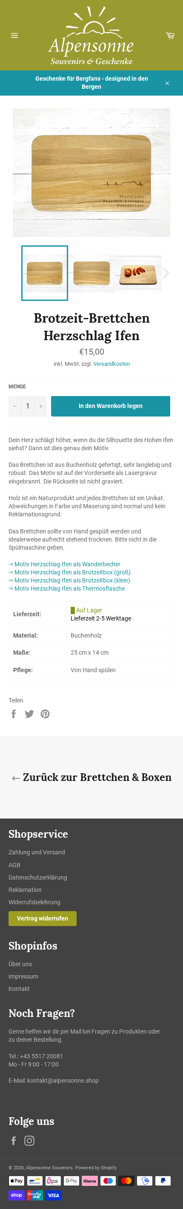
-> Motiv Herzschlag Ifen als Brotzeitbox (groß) (70, 572)
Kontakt (19, 988)
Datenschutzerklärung (38, 877)
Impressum (23, 976)
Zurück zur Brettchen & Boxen (96, 777)
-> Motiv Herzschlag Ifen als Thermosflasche (67, 588)
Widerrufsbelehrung (34, 902)
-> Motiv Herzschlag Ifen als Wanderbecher (64, 564)
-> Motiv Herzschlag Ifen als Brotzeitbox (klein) (69, 580)
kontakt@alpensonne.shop (63, 1080)
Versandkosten (111, 364)
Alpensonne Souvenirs (49, 1168)
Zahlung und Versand (37, 852)
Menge (17, 387)
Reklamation (25, 889)
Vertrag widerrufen (42, 918)
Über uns (20, 964)
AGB (14, 865)
